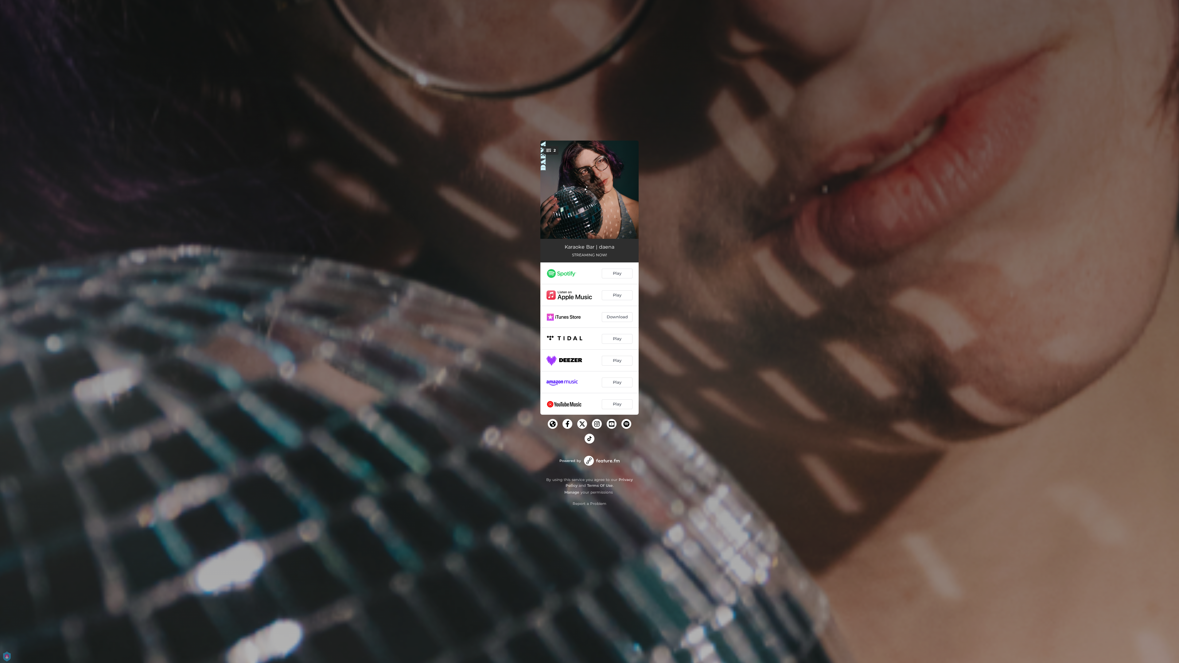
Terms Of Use (600, 485)
